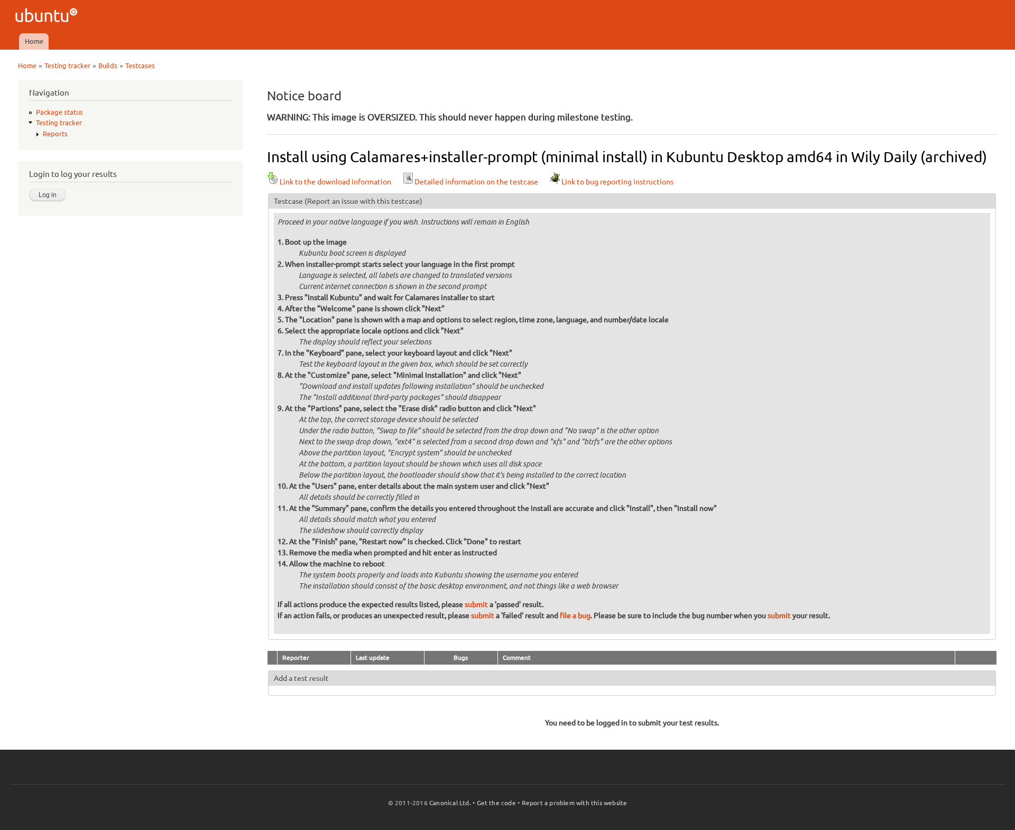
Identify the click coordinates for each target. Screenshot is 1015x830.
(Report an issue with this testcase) (363, 201)
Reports (55, 133)
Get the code (496, 802)
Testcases (140, 65)
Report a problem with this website (575, 802)
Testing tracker (67, 65)
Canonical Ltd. (450, 802)
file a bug (575, 615)
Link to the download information (335, 182)
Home (34, 41)
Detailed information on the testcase (476, 182)
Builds (107, 65)
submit (476, 604)
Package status (59, 112)
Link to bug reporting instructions (617, 182)
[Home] (48, 16)
